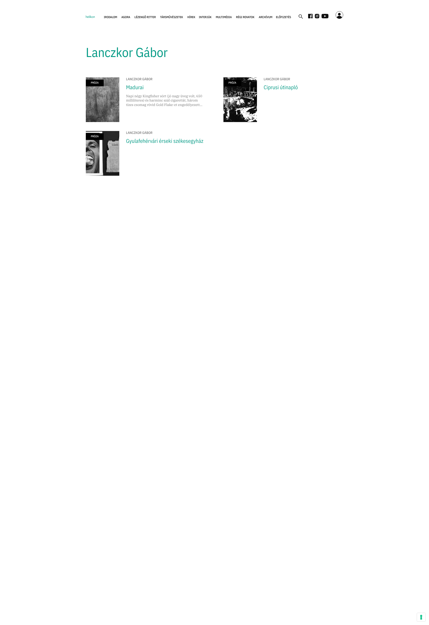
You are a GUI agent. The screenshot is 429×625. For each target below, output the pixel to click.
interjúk (205, 17)
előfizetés (283, 17)
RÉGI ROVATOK (245, 17)
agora (125, 17)
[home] (90, 16)
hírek (191, 17)
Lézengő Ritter (145, 17)
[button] (110, 17)
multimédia (224, 17)
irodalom (110, 17)
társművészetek (171, 17)
